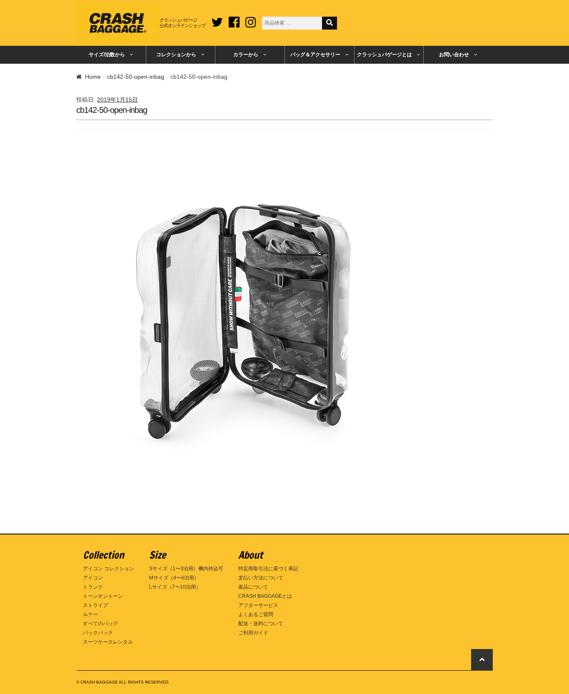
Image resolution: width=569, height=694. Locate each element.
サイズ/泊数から (107, 54)
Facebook (234, 19)
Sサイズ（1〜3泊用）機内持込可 (186, 569)
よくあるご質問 (255, 614)
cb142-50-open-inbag (135, 76)
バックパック (98, 633)
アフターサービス (258, 605)
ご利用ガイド (253, 633)
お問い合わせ (454, 54)
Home (93, 76)
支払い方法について (260, 578)
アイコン (93, 578)
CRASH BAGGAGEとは (265, 596)
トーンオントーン (103, 596)
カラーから (245, 54)
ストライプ (95, 605)
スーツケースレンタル (108, 642)
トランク (93, 587)
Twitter (217, 19)
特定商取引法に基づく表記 (268, 569)
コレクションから (176, 54)
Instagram (250, 19)
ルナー (90, 614)
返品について (253, 587)
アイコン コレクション (108, 569)
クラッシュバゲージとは (384, 54)
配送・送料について (260, 624)
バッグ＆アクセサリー (315, 54)
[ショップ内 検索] (329, 23)
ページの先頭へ (482, 665)
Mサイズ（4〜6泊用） (174, 578)
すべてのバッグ (100, 624)
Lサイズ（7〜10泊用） (175, 587)
